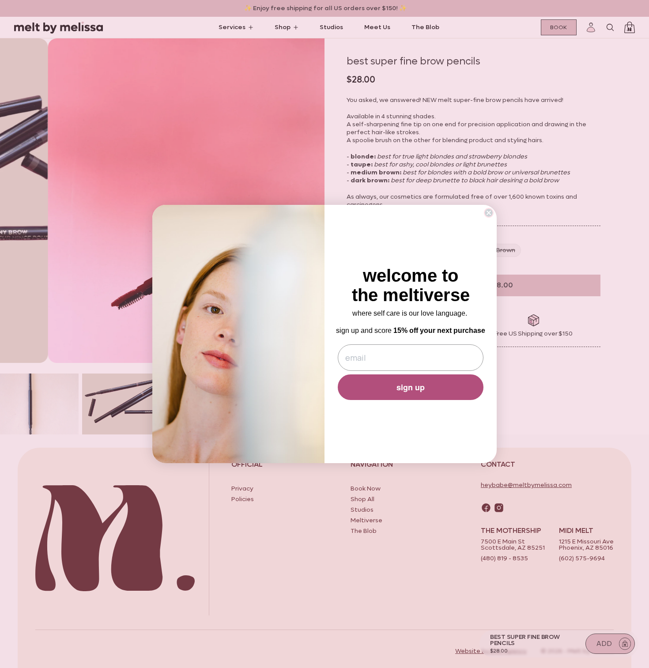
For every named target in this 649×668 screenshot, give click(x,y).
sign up (410, 387)
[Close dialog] (488, 212)
